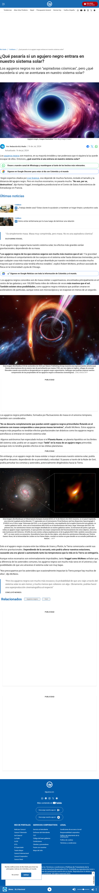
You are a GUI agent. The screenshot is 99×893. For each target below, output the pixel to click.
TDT (34, 835)
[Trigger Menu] (3, 4)
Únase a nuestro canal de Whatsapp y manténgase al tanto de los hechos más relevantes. (46, 165)
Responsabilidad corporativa (69, 832)
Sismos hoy (57, 10)
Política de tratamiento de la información (69, 836)
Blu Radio (3, 49)
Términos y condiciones (68, 843)
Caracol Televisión (20, 832)
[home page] (49, 3)
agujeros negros (11, 155)
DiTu (15, 844)
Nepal (32, 10)
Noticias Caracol (19, 829)
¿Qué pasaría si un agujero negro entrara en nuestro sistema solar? (41, 49)
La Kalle (17, 838)
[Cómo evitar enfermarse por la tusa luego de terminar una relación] (6, 221)
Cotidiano (12, 49)
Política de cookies (66, 840)
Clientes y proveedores (41, 844)
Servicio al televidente (40, 829)
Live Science (33, 178)
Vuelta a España (69, 10)
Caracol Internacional (21, 853)
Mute (74, 889)
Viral (46, 599)
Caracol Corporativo (21, 856)
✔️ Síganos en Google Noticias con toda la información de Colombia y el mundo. (42, 273)
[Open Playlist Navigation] (96, 889)
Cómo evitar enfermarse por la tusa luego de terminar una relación (46, 221)
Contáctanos (37, 841)
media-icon (49, 889)
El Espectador (19, 847)
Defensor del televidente (41, 832)
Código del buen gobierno (41, 838)
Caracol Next (18, 859)
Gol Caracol (18, 835)
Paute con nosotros (39, 847)
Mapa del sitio (38, 850)
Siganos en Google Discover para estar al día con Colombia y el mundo (38, 171)
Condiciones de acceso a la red (70, 829)
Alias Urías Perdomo (21, 10)
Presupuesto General (43, 10)
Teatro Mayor (18, 850)
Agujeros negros (32, 599)
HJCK (16, 841)
